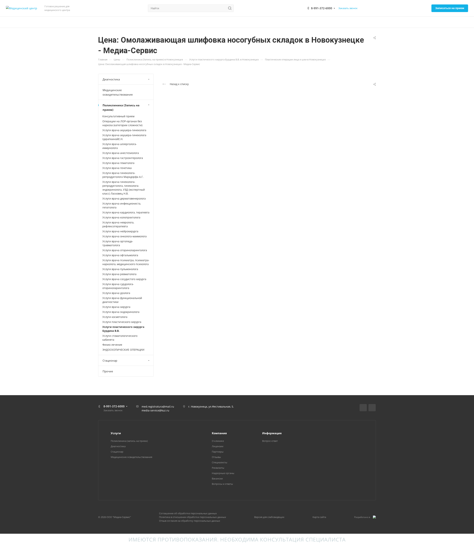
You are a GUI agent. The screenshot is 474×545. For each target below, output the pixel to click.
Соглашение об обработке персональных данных (188, 513)
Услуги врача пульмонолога (120, 269)
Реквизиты (218, 467)
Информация (272, 433)
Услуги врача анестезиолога (120, 153)
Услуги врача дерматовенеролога (124, 198)
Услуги (116, 433)
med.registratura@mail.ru (158, 406)
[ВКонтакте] (363, 407)
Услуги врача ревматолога (119, 274)
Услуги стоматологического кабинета (119, 337)
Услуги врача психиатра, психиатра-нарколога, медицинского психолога (125, 262)
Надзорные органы (223, 473)
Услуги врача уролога (116, 293)
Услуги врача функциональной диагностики (122, 300)
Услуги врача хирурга (116, 307)
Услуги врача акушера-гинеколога (124, 130)
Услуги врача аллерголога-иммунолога (119, 146)
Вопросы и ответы (222, 484)
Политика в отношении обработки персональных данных (192, 517)
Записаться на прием (449, 8)
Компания (219, 433)
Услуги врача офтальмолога (120, 255)
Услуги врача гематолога (118, 163)
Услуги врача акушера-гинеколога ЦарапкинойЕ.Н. (124, 137)
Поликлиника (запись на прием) (129, 441)
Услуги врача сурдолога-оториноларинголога (118, 286)
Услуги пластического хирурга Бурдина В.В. (123, 329)
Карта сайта (319, 517)
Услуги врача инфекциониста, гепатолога (121, 205)
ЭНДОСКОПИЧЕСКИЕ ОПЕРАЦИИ (123, 349)
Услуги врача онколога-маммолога (124, 236)
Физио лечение (112, 344)
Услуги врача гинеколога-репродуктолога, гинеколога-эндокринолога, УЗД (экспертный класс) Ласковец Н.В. (123, 187)
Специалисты (219, 462)
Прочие (108, 371)
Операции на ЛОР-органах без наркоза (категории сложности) (122, 123)
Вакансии (217, 478)
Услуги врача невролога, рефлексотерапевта (118, 224)
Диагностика (111, 79)
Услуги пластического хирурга (121, 322)
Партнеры (217, 451)
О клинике (218, 441)
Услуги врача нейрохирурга (120, 231)
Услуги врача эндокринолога (120, 312)
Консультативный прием (118, 116)
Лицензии (217, 446)
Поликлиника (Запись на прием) (121, 107)
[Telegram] (372, 407)
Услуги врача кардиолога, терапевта (125, 212)
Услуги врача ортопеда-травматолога (117, 243)
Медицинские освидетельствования (118, 92)
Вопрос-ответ (270, 441)
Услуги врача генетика (117, 168)
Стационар (110, 360)
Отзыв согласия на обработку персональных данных (189, 520)
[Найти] (231, 8)
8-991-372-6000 (321, 8)
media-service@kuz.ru (155, 410)
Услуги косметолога (114, 317)
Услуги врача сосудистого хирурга (124, 279)
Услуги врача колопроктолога (121, 217)
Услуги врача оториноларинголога (124, 250)
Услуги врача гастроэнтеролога (122, 158)
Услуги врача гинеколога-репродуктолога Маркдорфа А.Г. (122, 175)
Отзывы (216, 457)
